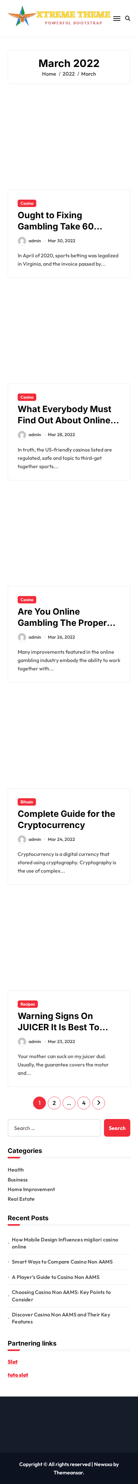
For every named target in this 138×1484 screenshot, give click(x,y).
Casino (27, 203)
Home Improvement (31, 1189)
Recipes (28, 1004)
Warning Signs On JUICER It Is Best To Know (58, 1027)
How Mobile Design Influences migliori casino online (65, 1243)
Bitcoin (27, 801)
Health (16, 1169)
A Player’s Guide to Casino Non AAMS (55, 1277)
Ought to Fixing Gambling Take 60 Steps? (56, 226)
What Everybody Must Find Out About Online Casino (64, 420)
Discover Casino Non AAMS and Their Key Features (61, 1318)
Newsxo (103, 1464)
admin (35, 241)
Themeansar (68, 1472)
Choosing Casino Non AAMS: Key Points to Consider (61, 1295)
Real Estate (21, 1199)
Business (18, 1179)
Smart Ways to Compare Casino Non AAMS (62, 1261)
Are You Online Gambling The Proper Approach (62, 622)
